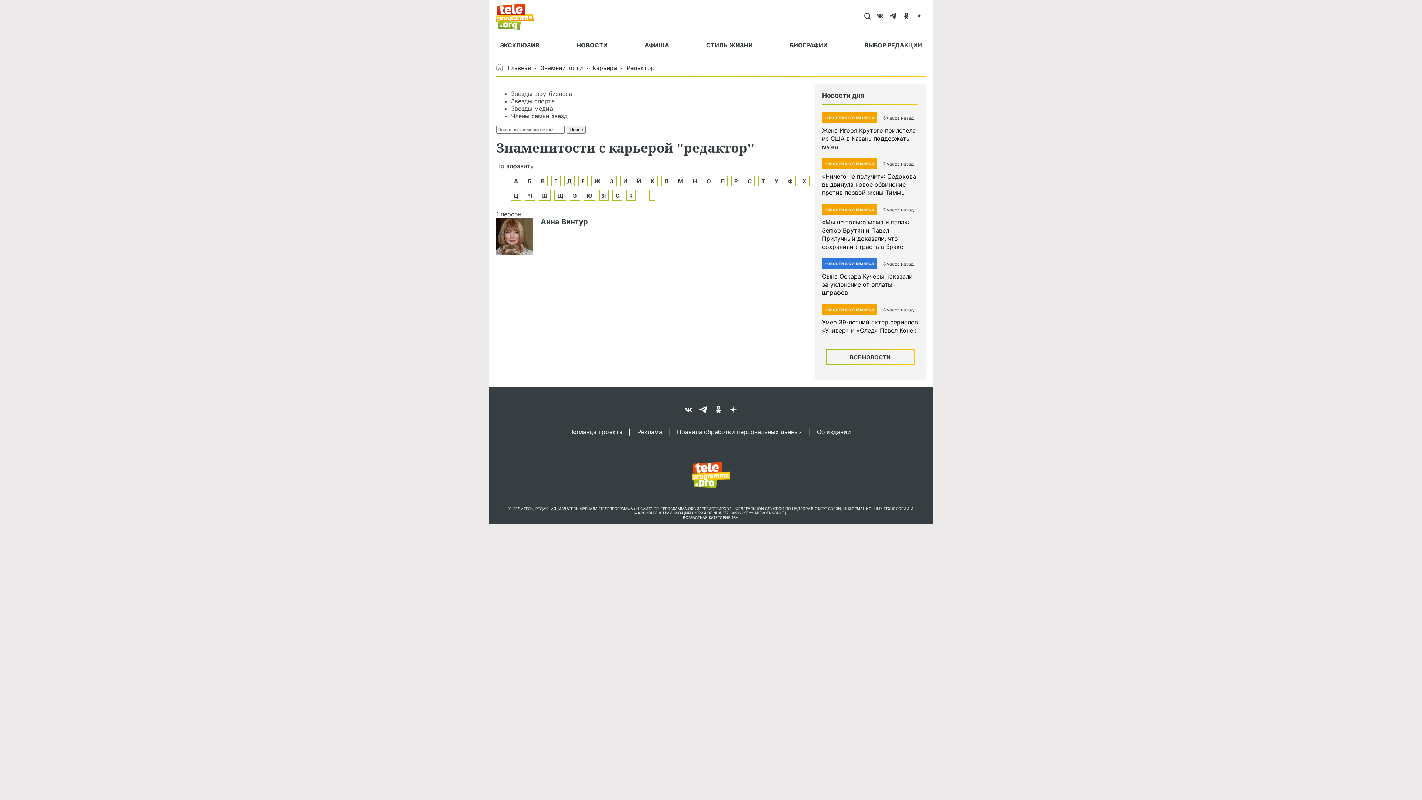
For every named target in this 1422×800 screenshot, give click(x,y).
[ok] (906, 16)
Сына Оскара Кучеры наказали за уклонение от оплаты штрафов (867, 284)
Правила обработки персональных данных (739, 431)
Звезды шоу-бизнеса (541, 93)
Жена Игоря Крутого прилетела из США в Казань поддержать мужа (869, 138)
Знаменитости (562, 67)
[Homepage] (518, 17)
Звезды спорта (533, 101)
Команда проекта (596, 431)
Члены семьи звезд (539, 116)
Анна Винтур (564, 221)
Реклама (649, 431)
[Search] (867, 16)
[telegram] (893, 16)
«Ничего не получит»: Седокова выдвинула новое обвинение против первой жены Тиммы (869, 184)
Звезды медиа (532, 108)
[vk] (880, 16)
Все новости (870, 357)
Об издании (834, 431)
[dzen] (919, 16)
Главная (519, 67)
